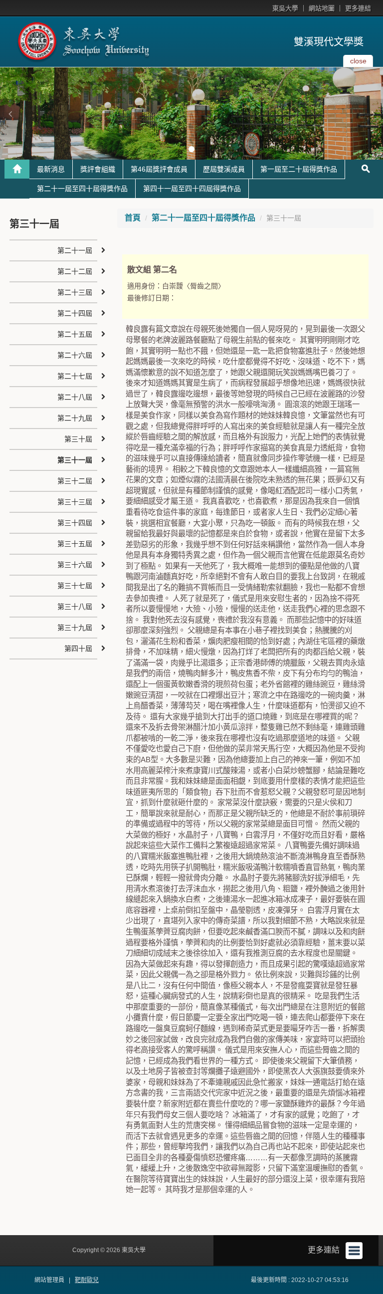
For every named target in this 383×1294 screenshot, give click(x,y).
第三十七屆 (74, 586)
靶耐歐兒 (87, 1280)
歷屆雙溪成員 (224, 169)
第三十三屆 (74, 502)
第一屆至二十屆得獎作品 (298, 169)
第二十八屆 (74, 397)
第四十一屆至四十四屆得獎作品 (192, 189)
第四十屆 (78, 648)
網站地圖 (322, 8)
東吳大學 (285, 8)
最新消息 (51, 169)
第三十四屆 (74, 523)
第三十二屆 (74, 481)
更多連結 (358, 8)
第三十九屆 (74, 628)
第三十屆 (78, 439)
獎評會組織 (97, 169)
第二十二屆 (74, 271)
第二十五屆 (74, 334)
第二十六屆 (74, 355)
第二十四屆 (74, 313)
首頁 (133, 218)
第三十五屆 (74, 544)
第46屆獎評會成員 (159, 169)
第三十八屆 (74, 607)
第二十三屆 (74, 292)
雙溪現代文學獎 (329, 41)
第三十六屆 (74, 565)
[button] (10, 114)
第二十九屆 (74, 418)
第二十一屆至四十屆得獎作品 (82, 189)
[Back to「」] (16, 169)
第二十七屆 (74, 376)
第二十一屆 (74, 250)
